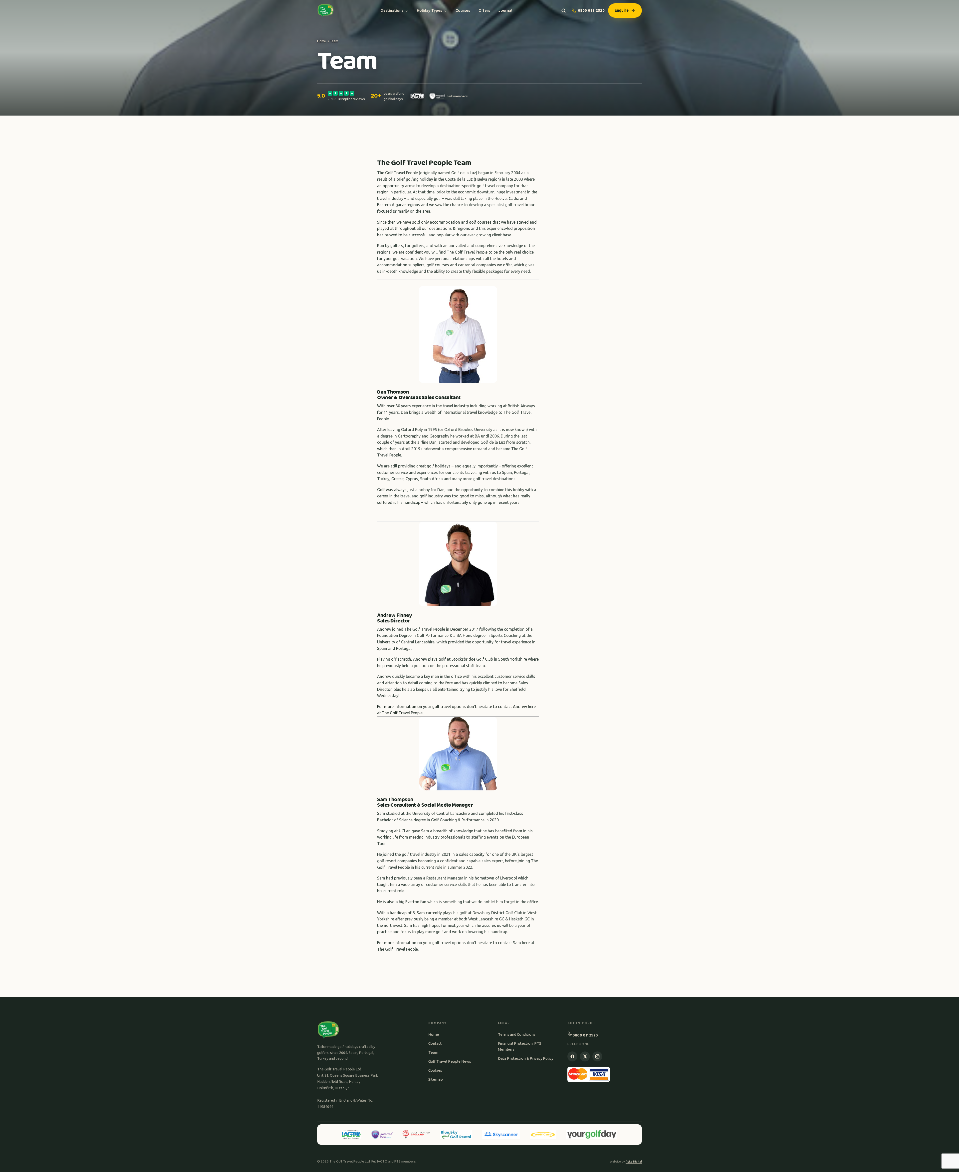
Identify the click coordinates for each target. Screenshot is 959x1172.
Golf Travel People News (449, 1061)
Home (321, 41)
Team (433, 1052)
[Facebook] (572, 1056)
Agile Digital (634, 1161)
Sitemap (435, 1079)
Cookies (435, 1070)
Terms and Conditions (516, 1034)
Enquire (622, 10)
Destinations (392, 10)
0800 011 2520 (591, 10)
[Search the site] (563, 10)
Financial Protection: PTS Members (519, 1046)
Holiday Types (429, 10)
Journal (505, 10)
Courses (463, 10)
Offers (484, 10)
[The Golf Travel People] (325, 10)
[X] (585, 1056)
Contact (435, 1043)
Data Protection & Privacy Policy (525, 1058)
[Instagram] (597, 1056)
